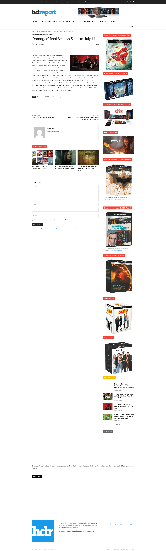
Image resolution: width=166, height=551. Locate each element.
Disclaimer (124, 549)
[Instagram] (128, 1)
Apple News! (71, 531)
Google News (81, 531)
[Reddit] (121, 524)
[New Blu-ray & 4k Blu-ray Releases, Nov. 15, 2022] (42, 157)
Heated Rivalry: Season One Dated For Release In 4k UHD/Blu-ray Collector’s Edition (124, 386)
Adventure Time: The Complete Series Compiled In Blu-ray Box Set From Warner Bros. (124, 416)
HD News (34, 34)
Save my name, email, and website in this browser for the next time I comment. (58, 220)
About (109, 549)
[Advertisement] (118, 448)
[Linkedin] (115, 524)
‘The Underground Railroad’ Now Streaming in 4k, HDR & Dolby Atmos (87, 168)
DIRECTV (46, 97)
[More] (82, 49)
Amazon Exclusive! (122, 199)
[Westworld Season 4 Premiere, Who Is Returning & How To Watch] (65, 157)
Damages (40, 97)
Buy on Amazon (118, 250)
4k (78, 164)
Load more (118, 424)
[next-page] (36, 174)
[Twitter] (130, 1)
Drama (50, 32)
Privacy (132, 549)
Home (33, 32)
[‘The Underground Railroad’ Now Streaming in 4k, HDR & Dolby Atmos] (88, 157)
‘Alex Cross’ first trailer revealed (43, 117)
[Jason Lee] (33, 44)
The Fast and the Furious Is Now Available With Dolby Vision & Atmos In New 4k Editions (124, 396)
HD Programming (42, 32)
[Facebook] (125, 1)
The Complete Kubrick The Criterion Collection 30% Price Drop (123, 406)
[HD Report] (44, 12)
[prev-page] (33, 174)
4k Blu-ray (34, 164)
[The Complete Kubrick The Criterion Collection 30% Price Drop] (107, 406)
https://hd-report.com (53, 131)
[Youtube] (133, 1)
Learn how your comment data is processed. (71, 229)
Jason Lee (38, 44)
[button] (132, 26)
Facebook (90, 531)
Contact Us (116, 549)
